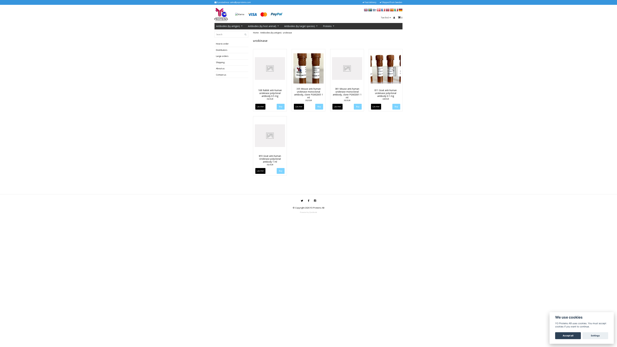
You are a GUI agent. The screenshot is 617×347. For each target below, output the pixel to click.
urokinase (287, 32)
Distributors (221, 50)
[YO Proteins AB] (221, 14)
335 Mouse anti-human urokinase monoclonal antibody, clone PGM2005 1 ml (308, 93)
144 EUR (385, 99)
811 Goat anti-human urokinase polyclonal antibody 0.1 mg (386, 93)
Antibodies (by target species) (299, 26)
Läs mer (260, 106)
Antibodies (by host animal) (262, 26)
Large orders (222, 56)
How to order (222, 43)
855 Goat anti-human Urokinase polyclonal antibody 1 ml (270, 158)
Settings (595, 335)
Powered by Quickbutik (308, 212)
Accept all (568, 335)
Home (256, 32)
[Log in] (394, 17)
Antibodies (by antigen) (228, 26)
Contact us (221, 74)
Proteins (327, 26)
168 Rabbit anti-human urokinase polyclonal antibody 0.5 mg (270, 93)
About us (220, 68)
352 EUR (270, 99)
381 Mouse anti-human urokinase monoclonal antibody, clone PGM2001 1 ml (347, 93)
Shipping (220, 62)
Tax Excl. (386, 17)
